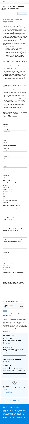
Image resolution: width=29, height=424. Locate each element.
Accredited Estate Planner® (8, 328)
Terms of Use (8, 421)
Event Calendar (9, 406)
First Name (5, 118)
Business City (6, 156)
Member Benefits (20, 414)
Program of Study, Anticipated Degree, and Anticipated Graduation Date (12, 218)
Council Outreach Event (9, 263)
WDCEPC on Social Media (8, 411)
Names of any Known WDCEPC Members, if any (13, 272)
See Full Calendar (7, 376)
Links (24, 410)
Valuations (6, 202)
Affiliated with (14, 388)
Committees (10, 413)
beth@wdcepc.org (13, 313)
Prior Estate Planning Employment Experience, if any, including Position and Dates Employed (15, 240)
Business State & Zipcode (9, 162)
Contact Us (14, 417)
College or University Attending (10, 208)
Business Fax (6, 175)
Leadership (5, 413)
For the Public (7, 391)
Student (5, 198)
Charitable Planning (8, 189)
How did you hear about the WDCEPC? (11, 262)
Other (5, 196)
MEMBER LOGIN (22, 13)
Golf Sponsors (6, 414)
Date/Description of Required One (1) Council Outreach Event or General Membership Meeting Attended (14, 284)
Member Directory (18, 411)
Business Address (6, 148)
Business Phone (6, 170)
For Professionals (8, 392)
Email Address (6, 135)
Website (4, 140)
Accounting (6, 187)
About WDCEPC (6, 409)
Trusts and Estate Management (10, 200)
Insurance (6, 193)
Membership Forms (7, 417)
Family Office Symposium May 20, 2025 (11, 407)
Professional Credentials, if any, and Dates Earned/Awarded (12, 251)
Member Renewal (21, 416)
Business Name (6, 129)
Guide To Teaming (8, 394)
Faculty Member (7, 267)
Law (5, 195)
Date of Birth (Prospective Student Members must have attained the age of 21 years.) (14, 229)
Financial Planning (8, 191)
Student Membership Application (9, 416)
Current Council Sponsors (8, 410)
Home (4, 406)
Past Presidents (17, 413)
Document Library (18, 410)
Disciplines (5, 185)
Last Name (5, 124)
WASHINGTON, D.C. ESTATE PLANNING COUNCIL (16, 7)
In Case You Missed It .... (15, 409)
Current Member (7, 265)
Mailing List (16, 400)
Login (24, 417)
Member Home (13, 414)
